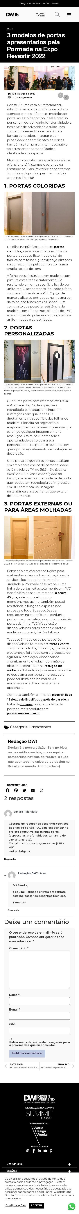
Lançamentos (40, 727)
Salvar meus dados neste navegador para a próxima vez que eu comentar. (39, 1044)
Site (12, 1024)
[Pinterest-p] (51, 1150)
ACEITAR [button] (36, 1205)
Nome (14, 995)
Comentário (18, 948)
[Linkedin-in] (39, 1150)
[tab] (40, 1164)
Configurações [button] (16, 1205)
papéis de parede (53, 699)
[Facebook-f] (33, 1150)
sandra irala (22, 812)
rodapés (26, 704)
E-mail (14, 1009)
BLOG (10, 29)
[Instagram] (28, 1150)
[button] (68, 14)
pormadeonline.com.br (23, 713)
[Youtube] (45, 1150)
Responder (10, 859)
